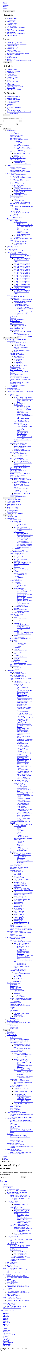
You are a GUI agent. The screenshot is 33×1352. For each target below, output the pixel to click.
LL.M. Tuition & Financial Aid (18, 443)
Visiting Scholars (18, 162)
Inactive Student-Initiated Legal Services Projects (22, 782)
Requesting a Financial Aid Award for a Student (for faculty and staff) (20, 474)
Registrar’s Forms (15, 321)
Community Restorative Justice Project (23, 799)
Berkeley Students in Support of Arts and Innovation (25, 793)
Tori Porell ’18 (17, 887)
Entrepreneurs (14, 1012)
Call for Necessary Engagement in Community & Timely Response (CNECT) (19, 850)
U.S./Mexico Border (22, 836)
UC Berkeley (6, 1345)
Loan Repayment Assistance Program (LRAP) (21, 422)
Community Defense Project (24, 801)
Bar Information (14, 330)
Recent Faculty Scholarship (14, 505)
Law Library (6, 5)
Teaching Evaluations (12, 77)
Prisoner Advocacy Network (24, 813)
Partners (19, 646)
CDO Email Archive (15, 1111)
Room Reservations (12, 57)
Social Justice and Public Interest (19, 139)
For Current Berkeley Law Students (19, 382)
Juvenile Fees (17, 623)
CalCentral (10, 83)
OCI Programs (14, 1108)
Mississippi (20, 844)
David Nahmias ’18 (19, 877)
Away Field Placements (16, 992)
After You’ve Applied (19, 345)
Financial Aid (10, 394)
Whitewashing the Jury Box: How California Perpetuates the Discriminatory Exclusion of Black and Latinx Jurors (24, 545)
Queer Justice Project (22, 769)
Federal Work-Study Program (18, 496)
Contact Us (17, 209)
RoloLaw (9, 29)
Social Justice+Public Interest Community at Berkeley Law (21, 146)
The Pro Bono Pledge (16, 672)
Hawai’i (19, 833)
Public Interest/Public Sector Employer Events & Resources (24, 1056)
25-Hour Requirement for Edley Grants (24, 1230)
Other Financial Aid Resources (18, 478)
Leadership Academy (22, 414)
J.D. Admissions (11, 341)
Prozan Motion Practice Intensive (22, 941)
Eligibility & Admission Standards (23, 190)
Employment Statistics (16, 1150)
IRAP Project (17, 876)
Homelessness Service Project (25, 739)
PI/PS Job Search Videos (23, 1068)
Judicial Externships (15, 987)
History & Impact (14, 1028)
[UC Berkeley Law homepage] (7, 1310)
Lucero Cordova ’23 (19, 908)
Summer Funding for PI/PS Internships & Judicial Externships (24, 1073)
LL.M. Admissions (12, 386)
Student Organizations (13, 101)
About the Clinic (18, 522)
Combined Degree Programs (17, 170)
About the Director (15, 1025)
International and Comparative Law (19, 152)
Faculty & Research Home (14, 499)
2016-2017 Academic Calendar (22, 275)
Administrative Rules (15, 1002)
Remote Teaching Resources (14, 42)
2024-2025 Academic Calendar (22, 263)
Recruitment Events (19, 359)
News (5, 2)
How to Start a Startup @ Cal (21, 1013)
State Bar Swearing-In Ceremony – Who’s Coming (24, 335)
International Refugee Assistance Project (22, 744)
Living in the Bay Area (16, 370)
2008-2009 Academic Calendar (22, 287)
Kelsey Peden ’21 (18, 919)
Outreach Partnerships (16, 376)
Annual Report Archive (20, 663)
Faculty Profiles (11, 74)
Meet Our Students (15, 211)
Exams (8, 80)
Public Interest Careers (16, 1051)
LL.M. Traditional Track (16, 179)
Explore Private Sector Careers (22, 1044)
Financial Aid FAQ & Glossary (18, 467)
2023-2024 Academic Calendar (22, 264)
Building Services (11, 59)
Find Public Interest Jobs (20, 1059)
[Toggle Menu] (0, 126)
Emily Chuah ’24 (18, 902)
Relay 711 (6, 1341)
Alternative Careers (15, 1109)
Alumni (5, 8)
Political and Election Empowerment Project (23, 764)
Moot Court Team (18, 976)
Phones (9, 56)
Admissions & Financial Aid (11, 337)
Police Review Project (23, 762)
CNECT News (18, 864)
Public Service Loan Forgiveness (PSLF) (22, 431)
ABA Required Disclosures (10, 1334)
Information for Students (20, 527)
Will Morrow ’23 (18, 912)
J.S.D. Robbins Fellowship (21, 461)
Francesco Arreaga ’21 (20, 916)
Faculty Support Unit (12, 47)
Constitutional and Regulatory (18, 158)
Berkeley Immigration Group (24, 690)
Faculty (16, 155)
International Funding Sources (22, 450)
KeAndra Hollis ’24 (19, 905)
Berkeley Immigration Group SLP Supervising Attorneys (23, 893)
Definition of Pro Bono (20, 673)
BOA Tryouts (17, 972)
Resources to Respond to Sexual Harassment (19, 60)
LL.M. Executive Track (16, 176)
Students (16, 635)
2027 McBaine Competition (24, 944)
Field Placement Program (13, 983)
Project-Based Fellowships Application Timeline (24, 1221)
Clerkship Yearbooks (19, 1094)
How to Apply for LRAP (23, 428)
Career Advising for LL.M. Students (16, 1112)
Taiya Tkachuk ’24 (19, 900)
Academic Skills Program (13, 99)
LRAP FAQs (20, 438)
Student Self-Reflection (23, 611)
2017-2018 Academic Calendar (22, 273)
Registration (13, 316)
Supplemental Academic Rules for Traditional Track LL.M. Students (23, 300)
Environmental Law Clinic (17, 553)
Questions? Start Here (16, 217)
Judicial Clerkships (15, 1086)
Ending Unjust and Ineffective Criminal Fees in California (25, 633)
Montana (19, 842)
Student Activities (18, 156)
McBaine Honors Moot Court (21, 943)
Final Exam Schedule (12, 82)
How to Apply (17, 681)
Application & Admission (17, 185)
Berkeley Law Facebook (13, 71)
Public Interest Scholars (23, 412)
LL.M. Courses (14, 182)
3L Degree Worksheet (19, 327)
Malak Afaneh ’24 (18, 903)
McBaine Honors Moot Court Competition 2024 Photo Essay (25, 957)
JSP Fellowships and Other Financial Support (21, 456)
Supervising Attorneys (16, 868)
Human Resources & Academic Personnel (18, 53)
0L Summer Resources (16, 1038)
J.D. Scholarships (18, 405)
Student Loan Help (22, 434)
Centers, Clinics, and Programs (22, 153)
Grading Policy (14, 1125)
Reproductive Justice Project (24, 771)
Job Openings (7, 1333)
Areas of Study (11, 132)
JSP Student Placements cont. (21, 243)
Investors (12, 1018)
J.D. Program (10, 165)
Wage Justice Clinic (22, 817)
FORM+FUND (18, 1015)
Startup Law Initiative (23, 772)
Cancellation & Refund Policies (22, 202)
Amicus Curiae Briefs (23, 533)
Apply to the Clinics (15, 519)
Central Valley (21, 830)
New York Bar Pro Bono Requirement (20, 928)
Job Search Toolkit (12, 1035)
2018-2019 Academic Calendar (22, 272)
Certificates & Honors (12, 246)
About (15, 641)
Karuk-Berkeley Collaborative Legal (22, 806)
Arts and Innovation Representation (22, 688)
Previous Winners (21, 964)
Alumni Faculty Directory (17, 1144)
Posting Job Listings (15, 1126)
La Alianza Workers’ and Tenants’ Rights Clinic (23, 747)
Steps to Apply (17, 187)
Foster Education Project (23, 731)
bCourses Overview (12, 20)
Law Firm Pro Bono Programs (18, 926)
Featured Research (12, 512)
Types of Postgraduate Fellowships (23, 1215)
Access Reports (18, 652)
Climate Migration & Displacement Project (22, 712)
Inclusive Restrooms (12, 113)
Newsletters (17, 567)
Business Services (11, 50)
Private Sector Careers (16, 1042)
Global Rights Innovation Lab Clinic (20, 570)
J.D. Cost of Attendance (20, 403)
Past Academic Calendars (17, 257)
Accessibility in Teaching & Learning (17, 44)
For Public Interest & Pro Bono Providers (21, 929)
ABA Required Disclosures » (18, 385)
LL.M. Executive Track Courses (22, 177)
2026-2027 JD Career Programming (19, 1039)
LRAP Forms (20, 429)
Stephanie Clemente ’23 (20, 914)
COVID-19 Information (13, 35)
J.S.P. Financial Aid (15, 452)
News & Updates (21, 435)
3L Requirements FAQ (20, 325)
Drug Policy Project (22, 722)
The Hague (17, 993)
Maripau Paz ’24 (18, 906)
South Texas (20, 845)
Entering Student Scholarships (25, 399)
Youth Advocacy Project (23, 778)
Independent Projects (15, 865)
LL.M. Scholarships (19, 449)
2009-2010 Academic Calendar (22, 286)
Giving (5, 6)
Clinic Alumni (20, 644)
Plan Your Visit (18, 356)
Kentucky (19, 835)
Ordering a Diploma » (16, 322)
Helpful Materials (21, 949)
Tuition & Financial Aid (16, 196)
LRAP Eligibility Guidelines (24, 424)
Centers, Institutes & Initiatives (15, 513)
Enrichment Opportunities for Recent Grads (18, 1292)
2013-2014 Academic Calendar (22, 279)
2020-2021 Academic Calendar (22, 269)
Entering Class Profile (16, 353)
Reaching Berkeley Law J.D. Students (20, 1129)
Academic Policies (12, 98)
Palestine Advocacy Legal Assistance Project (24, 759)
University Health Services (14, 110)
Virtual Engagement (19, 357)
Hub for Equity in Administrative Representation (21, 858)
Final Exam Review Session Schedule (17, 78)
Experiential (7, 515)
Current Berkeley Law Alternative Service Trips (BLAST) (23, 825)
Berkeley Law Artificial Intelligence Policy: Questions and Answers (25, 308)
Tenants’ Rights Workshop (24, 775)
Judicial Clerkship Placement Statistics (20, 1152)
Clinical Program (11, 518)
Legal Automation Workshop (24, 809)
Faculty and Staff (21, 524)
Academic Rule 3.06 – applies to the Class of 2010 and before (23, 312)
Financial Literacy (15, 472)
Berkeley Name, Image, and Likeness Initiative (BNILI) (24, 698)
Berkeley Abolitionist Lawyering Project (22, 787)
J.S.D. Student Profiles (20, 235)
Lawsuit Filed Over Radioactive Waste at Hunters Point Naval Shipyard (22, 564)
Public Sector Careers (16, 1079)
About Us (16, 571)
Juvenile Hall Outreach (23, 804)
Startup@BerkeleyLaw (13, 1008)
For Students (7, 62)
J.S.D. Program (14, 220)
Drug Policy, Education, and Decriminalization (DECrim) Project (23, 889)
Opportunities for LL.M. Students (19, 867)
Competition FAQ (22, 963)
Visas (15, 199)
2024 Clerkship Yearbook (24, 1096)
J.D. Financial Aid (11, 72)
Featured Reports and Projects (25, 590)
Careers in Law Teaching (13, 1143)
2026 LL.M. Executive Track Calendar (20, 255)
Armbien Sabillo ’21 (19, 917)
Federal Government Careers (21, 1080)
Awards (12, 925)
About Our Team (14, 476)
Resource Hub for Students (14, 89)
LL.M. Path (20, 144)
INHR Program (18, 995)
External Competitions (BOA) (18, 970)
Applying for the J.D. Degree (18, 342)
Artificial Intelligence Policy (21, 305)
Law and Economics (15, 159)
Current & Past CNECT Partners (22, 855)
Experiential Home (12, 516)
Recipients (16, 669)
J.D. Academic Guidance (17, 324)
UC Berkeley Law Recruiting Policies (20, 1120)
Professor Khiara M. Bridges (21, 922)
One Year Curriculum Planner (18, 251)
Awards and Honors (12, 507)
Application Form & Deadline (25, 225)
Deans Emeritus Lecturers (14, 504)
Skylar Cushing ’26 (19, 882)
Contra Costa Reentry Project (25, 717)
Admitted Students (15, 197)
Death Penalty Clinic (15, 521)
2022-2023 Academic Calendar (22, 266)
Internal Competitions (16, 940)
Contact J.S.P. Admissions (20, 365)
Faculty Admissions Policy (17, 374)
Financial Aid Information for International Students (21, 483)
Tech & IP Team (18, 978)
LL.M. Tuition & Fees (19, 444)
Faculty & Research (9, 498)
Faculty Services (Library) (14, 51)
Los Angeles (20, 841)
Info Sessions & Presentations (18, 470)
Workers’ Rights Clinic (23, 777)
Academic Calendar (12, 18)
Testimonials (13, 984)
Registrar (9, 109)
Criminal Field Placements (17, 990)
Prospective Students (19, 161)
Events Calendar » (18, 244)
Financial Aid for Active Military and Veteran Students (22, 480)
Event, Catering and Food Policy (15, 30)
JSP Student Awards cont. (20, 241)
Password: (3, 1177)
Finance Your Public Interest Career (23, 1070)
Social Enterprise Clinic (16, 654)
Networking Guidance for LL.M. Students (21, 1117)
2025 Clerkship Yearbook (24, 1097)
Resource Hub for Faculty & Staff (16, 33)
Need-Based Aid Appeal (23, 406)
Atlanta (19, 829)
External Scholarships (23, 408)
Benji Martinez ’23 (19, 911)
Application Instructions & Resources (20, 1245)
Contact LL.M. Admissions (21, 364)
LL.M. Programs (11, 173)
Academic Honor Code (20, 302)
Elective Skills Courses (16, 935)
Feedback (6, 1336)
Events (5, 3)
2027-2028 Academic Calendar (22, 290)
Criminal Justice (14, 133)
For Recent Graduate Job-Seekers (19, 1135)
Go (20, 121)
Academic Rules (11, 24)
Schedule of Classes (12, 23)
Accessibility (6, 1339)
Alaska (19, 827)
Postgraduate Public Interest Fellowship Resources (24, 1218)
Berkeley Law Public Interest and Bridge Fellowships (24, 1076)
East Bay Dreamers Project (24, 724)
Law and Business (15, 136)
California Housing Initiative (24, 707)
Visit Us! (16, 208)
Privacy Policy (7, 1344)
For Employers (11, 1118)
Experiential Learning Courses (15, 931)
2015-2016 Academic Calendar (22, 276)
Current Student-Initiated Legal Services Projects (22, 683)
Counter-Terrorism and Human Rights (23, 604)
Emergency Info (11, 32)
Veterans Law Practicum (13, 1019)
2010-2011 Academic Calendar (22, 284)
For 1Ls (5, 1159)
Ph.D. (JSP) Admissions (13, 389)
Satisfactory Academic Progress (22, 492)
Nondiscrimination (8, 1342)
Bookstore (9, 105)
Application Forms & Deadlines (22, 188)
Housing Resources (19, 200)
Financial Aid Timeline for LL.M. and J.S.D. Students (22, 446)
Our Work (16, 576)
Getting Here (6, 1330)
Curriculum (17, 141)
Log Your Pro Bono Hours (17, 675)
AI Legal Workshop (22, 785)
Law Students (14, 1010)
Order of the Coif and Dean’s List (19, 296)
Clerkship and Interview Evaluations (23, 1102)
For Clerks (16, 1105)
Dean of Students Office (13, 96)
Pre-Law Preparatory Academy (22, 350)
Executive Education (12, 247)
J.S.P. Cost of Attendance (20, 453)
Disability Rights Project (23, 721)
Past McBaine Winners (23, 951)
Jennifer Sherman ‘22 (19, 920)
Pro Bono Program (12, 670)
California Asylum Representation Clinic (22, 704)
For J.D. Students (11, 1036)
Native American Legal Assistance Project (23, 756)
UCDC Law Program (19, 996)
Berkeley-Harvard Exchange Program (20, 171)
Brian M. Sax (17, 667)
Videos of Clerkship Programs (22, 1103)
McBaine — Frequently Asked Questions (23, 947)
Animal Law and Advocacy (24, 685)
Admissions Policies (19, 193)
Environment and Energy (17, 135)
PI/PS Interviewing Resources (25, 1061)
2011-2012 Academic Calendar (22, 283)
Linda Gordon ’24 (18, 871)
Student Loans (14, 495)
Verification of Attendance (17, 319)
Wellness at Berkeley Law (14, 107)
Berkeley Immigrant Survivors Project (22, 692)
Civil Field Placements (16, 989)
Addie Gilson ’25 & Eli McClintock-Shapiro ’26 (20, 884)
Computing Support (12, 45)
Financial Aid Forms (15, 469)
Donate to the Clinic (19, 550)
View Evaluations (11, 26)
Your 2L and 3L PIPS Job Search (22, 1210)
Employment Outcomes (13, 1149)
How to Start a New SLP (20, 780)
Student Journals (11, 102)
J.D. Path (19, 142)
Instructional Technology (13, 54)
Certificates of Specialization (17, 184)
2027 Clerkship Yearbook (24, 1100)
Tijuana (19, 847)
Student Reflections (22, 574)
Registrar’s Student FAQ (16, 328)
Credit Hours (17, 315)
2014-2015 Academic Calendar (22, 278)
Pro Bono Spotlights (15, 870)
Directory (6, 115)
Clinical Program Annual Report (18, 661)
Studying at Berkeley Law (17, 368)
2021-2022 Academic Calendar (22, 267)
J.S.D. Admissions (12, 388)
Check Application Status (20, 194)
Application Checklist (19, 191)
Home (5, 1156)
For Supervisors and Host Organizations (21, 998)
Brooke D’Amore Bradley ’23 (22, 899)
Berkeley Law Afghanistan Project (23, 853)
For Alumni (10, 1134)
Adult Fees (16, 631)
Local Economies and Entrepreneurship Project (23, 811)
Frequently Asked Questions (17, 1004)
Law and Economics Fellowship (22, 164)
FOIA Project (17, 874)
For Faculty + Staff (9, 11)
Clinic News (17, 548)
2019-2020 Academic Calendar (22, 270)
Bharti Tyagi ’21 (18, 909)
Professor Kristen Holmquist (21, 923)
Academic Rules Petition (20, 304)
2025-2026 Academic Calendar (22, 258)
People (15, 617)
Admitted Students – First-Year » (19, 377)
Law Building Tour (19, 360)
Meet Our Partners (15, 216)
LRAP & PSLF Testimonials (24, 437)
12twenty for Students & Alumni (15, 1153)
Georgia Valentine (22, 618)
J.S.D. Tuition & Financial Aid (18, 458)
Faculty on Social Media (13, 509)
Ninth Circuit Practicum (13, 1021)
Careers (6, 1030)
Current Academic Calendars (18, 174)
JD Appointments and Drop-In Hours (20, 1041)
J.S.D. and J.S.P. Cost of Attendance (23, 460)
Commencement (11, 104)
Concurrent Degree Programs (18, 168)
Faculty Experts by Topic (13, 501)
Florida (19, 832)
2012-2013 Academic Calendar (22, 281)
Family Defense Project (23, 728)
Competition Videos (15, 981)
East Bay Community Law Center (19, 551)
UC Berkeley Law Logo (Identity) (16, 27)
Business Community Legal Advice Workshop (24, 701)
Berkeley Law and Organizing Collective (23, 695)
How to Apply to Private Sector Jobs (20, 1196)
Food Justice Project (22, 730)
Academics (7, 128)
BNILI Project (17, 873)
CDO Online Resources (16, 1141)
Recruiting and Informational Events (23, 206)
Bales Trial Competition (20, 969)
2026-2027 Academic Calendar (18, 254)
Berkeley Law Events (12, 48)
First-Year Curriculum (16, 167)
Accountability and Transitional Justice (22, 592)
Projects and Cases (19, 532)
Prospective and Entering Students (23, 397)
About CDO (10, 1033)
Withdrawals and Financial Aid (22, 493)
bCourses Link (11, 21)
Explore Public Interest (20, 1053)
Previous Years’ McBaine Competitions (23, 953)
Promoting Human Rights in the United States (24, 595)
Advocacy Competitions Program (16, 937)
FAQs (15, 351)
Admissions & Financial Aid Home (16, 339)
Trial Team (16, 980)
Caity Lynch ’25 (18, 891)
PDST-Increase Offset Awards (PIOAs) (23, 419)
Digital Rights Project (22, 719)
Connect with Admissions (17, 354)
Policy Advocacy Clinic (16, 614)
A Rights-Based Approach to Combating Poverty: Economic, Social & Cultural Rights (24, 600)
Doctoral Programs (12, 219)
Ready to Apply (18, 344)
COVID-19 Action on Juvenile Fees (23, 625)
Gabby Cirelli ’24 (18, 897)
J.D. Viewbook (18, 362)
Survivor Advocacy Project (24, 774)
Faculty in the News (12, 510)
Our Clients (20, 577)
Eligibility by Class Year (16, 938)
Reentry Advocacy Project (24, 815)
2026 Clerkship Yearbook (24, 1099)
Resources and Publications (21, 622)
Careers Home (10, 1032)
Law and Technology (16, 138)
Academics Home (11, 130)
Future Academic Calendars (17, 289)
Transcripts (13, 318)
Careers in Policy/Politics (20, 1085)
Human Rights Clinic (15, 580)
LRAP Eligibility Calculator (24, 426)
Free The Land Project (23, 803)
